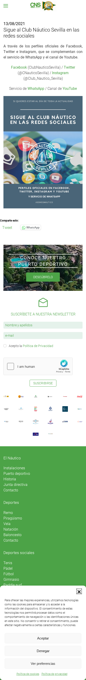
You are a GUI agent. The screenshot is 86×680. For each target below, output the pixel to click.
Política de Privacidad (38, 346)
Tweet (7, 227)
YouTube (70, 88)
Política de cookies (28, 674)
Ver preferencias (43, 663)
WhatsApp (36, 88)
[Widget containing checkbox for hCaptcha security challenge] (38, 366)
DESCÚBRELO (43, 277)
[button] (79, 591)
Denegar (43, 651)
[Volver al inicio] (43, 6)
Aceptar (43, 638)
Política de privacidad (54, 674)
